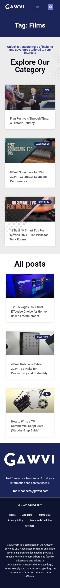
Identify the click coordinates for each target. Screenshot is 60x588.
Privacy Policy (15, 520)
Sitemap (29, 525)
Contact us (44, 515)
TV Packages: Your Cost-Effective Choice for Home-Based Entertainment (29, 311)
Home (12, 515)
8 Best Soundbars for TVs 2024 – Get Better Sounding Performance (28, 176)
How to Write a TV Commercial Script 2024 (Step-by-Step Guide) (27, 426)
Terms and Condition (41, 520)
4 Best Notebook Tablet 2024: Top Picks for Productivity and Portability (29, 368)
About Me (27, 515)
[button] (37, 7)
